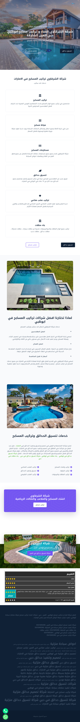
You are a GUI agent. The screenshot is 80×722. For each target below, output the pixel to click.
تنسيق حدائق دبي (68, 662)
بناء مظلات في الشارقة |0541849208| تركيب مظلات (58, 630)
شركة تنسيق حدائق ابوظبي (45, 695)
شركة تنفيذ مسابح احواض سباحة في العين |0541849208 (56, 624)
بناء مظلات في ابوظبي (49, 456)
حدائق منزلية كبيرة (24, 676)
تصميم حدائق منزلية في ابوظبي (61, 653)
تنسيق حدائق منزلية (46, 662)
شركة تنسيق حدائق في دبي (30, 456)
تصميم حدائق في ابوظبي (48, 651)
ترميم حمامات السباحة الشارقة (69, 651)
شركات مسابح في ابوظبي (39, 687)
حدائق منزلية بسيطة (67, 673)
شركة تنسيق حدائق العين (26, 696)
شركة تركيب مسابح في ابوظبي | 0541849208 (60, 632)
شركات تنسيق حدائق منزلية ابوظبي (31, 684)
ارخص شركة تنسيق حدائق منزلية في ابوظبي (38, 644)
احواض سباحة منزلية (63, 643)
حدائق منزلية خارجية (48, 673)
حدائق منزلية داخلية (29, 673)
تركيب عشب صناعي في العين (42, 647)
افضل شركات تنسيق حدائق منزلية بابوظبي (66, 648)
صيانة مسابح (40, 125)
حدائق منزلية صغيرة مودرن (45, 676)
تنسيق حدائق (40, 175)
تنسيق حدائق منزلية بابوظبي (25, 663)
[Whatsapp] (5, 717)
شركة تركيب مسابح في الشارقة (62, 692)
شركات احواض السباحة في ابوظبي (50, 680)
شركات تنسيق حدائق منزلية (58, 683)
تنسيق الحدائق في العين (22, 658)
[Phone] (5, 711)
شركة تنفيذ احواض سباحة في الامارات (59, 703)
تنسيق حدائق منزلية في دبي (48, 666)
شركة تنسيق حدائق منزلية (21, 700)
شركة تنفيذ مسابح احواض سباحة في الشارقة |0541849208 (55, 627)
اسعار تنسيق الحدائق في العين (20, 644)
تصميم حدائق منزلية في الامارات (31, 653)
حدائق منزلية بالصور (29, 669)
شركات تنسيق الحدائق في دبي (27, 679)
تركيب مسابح (22, 647)
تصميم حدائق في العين (35, 651)
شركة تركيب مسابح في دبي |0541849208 (61, 635)
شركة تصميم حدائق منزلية (30, 691)
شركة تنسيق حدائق (67, 695)
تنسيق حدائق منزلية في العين (69, 667)
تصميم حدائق (58, 651)
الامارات (18, 445)
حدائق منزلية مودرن (67, 679)
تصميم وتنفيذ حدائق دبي (44, 657)
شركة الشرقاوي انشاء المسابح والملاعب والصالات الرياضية (40, 497)
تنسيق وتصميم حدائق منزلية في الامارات (57, 669)
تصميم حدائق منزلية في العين (69, 658)
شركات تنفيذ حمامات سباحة (64, 687)
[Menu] (6, 3)
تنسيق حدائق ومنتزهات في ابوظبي (25, 667)
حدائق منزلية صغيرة (67, 676)
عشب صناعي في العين (36, 704)
